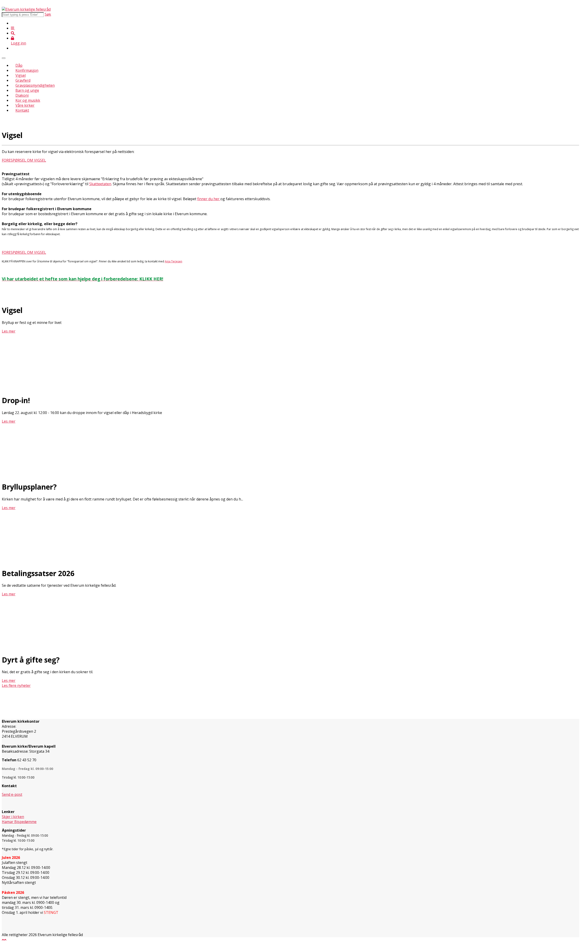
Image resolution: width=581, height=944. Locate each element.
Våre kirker (24, 105)
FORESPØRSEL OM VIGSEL (24, 160)
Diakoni (22, 95)
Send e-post (12, 794)
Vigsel (20, 75)
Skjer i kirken (13, 816)
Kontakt (22, 110)
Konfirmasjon (26, 70)
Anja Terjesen (173, 261)
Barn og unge (27, 90)
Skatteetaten (100, 183)
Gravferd (22, 80)
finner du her (208, 198)
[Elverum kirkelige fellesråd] (26, 9)
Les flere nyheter (16, 685)
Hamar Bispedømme (19, 821)
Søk (48, 14)
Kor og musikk (27, 100)
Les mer (8, 421)
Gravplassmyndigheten (35, 85)
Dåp (18, 65)
